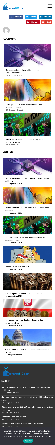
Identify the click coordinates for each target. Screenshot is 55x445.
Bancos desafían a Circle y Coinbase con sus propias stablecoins (24, 71)
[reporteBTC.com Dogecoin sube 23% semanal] (27, 254)
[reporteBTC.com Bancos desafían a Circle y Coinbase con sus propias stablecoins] (27, 55)
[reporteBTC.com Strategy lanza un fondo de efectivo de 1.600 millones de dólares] (27, 90)
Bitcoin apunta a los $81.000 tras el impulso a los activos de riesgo (26, 141)
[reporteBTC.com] (12, 6)
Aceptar (28, 441)
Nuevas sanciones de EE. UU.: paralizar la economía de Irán (27, 351)
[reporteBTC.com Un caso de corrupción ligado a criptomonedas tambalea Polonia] (27, 308)
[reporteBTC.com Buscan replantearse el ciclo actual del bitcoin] (27, 281)
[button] (50, 6)
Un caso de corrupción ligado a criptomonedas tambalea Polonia (24, 321)
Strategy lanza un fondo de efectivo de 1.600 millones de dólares (24, 106)
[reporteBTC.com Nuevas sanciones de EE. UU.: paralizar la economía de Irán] (27, 337)
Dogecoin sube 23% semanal (17, 267)
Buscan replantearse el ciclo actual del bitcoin (23, 293)
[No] (50, 436)
